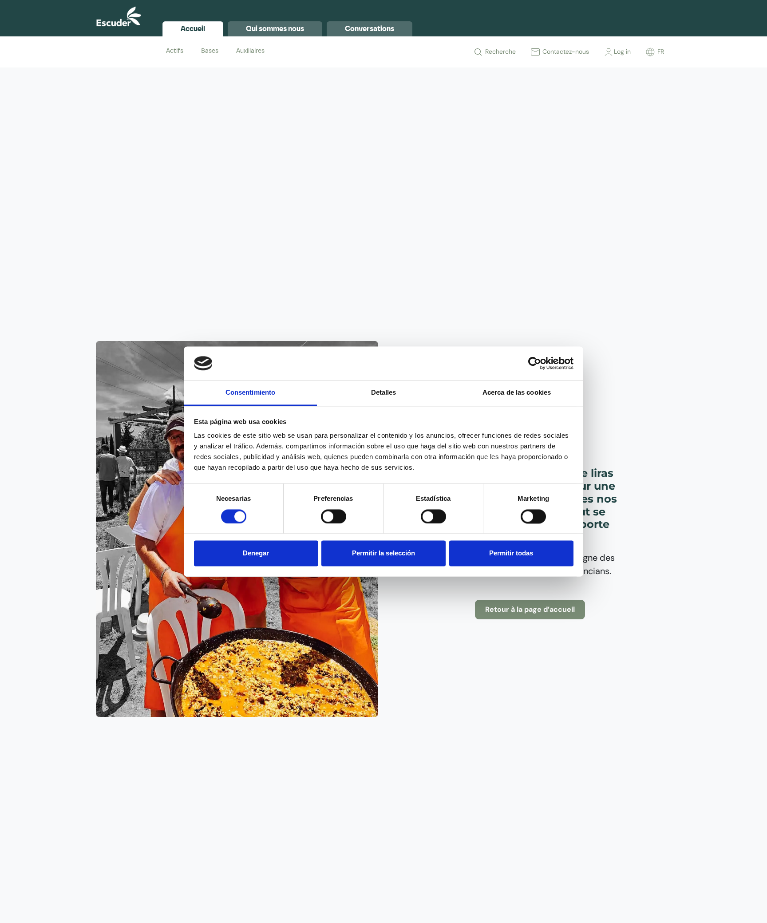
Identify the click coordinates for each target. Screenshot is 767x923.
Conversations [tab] (369, 28)
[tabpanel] (416, 51)
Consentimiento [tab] (250, 392)
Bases (209, 51)
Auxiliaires (250, 51)
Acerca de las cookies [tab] (516, 392)
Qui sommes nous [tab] (275, 28)
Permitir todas (511, 553)
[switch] (333, 516)
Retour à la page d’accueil (530, 609)
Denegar (256, 553)
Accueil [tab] (193, 28)
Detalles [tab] (383, 392)
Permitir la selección (383, 553)
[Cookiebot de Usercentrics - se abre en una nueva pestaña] (534, 363)
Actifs (174, 51)
